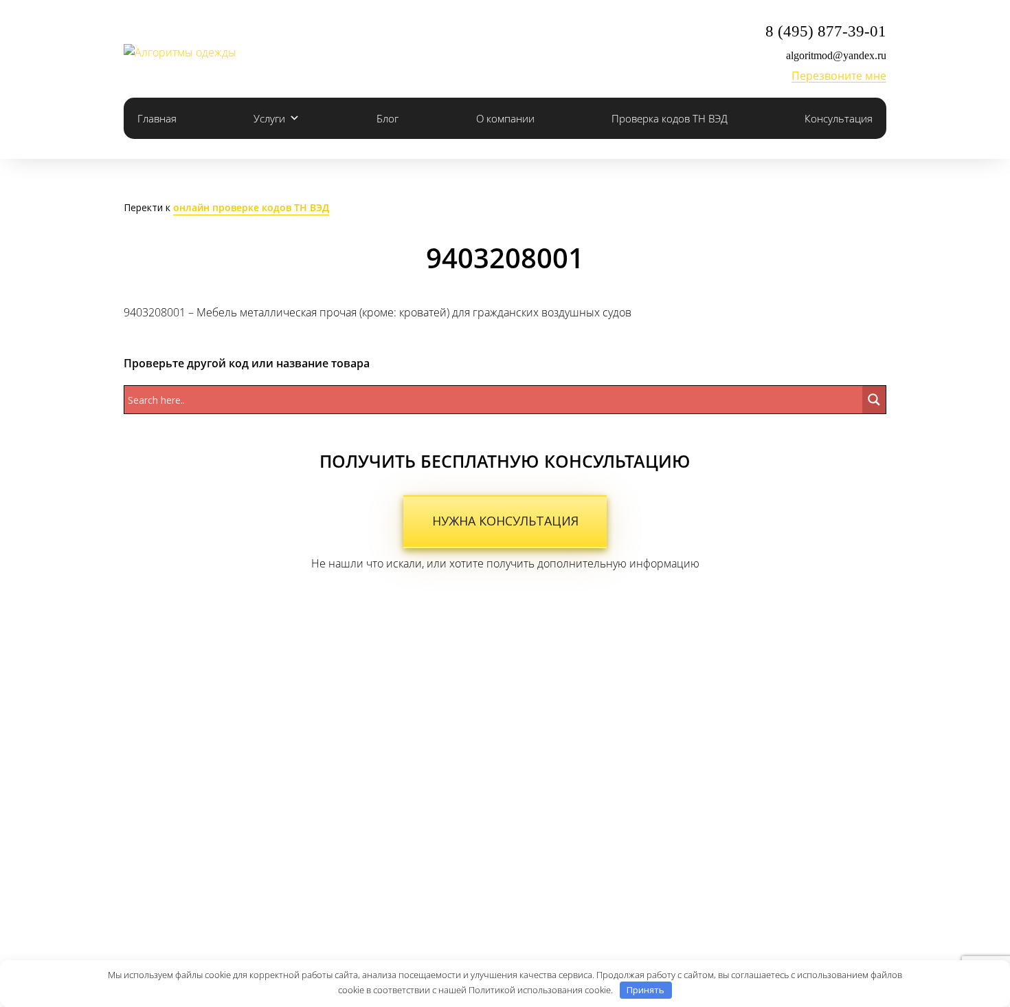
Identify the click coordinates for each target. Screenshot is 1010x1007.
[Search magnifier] (874, 399)
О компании (505, 118)
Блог (388, 118)
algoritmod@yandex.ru (836, 55)
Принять (645, 990)
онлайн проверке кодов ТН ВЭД (251, 207)
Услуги (269, 118)
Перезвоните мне (839, 75)
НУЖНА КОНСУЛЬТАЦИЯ (505, 520)
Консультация (839, 118)
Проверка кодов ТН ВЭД (669, 118)
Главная (157, 118)
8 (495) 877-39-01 (825, 31)
